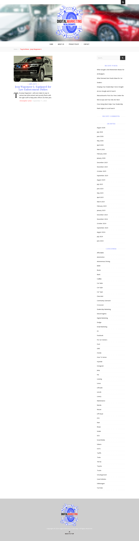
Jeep (30, 84)
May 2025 (100, 193)
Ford (98, 344)
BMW (98, 266)
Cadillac (99, 279)
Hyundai (99, 361)
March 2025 (101, 202)
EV (98, 331)
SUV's (35, 84)
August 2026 (101, 128)
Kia (98, 375)
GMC (98, 348)
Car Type (100, 292)
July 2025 (100, 184)
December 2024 (102, 215)
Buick (98, 274)
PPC (98, 418)
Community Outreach (104, 301)
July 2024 (100, 236)
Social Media (101, 440)
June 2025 (100, 189)
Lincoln (99, 392)
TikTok (99, 462)
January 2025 (101, 210)
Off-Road (100, 414)
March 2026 (101, 149)
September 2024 (102, 228)
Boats (99, 270)
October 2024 (101, 223)
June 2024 (100, 241)
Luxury (99, 396)
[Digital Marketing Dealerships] (69, 22)
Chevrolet (100, 296)
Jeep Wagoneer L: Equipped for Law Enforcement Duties (33, 88)
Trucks (99, 470)
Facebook (100, 335)
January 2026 (101, 158)
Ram (98, 422)
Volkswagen (101, 483)
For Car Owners (102, 340)
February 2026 (102, 154)
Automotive (100, 257)
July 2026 (100, 132)
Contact (86, 44)
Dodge (99, 322)
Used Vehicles (101, 479)
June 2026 (100, 136)
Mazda (99, 405)
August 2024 (101, 232)
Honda (99, 353)
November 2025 (102, 167)
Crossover (100, 305)
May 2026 (100, 141)
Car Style (100, 287)
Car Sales (100, 283)
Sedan (99, 431)
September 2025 (102, 175)
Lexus (99, 383)
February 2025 (102, 206)
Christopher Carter (26, 101)
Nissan (99, 409)
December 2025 (102, 162)
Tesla (99, 457)
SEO (98, 435)
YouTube (100, 488)
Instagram (100, 366)
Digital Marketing (102, 318)
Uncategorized (102, 475)
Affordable (100, 253)
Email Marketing (102, 327)
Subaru (99, 444)
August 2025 (101, 180)
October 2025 (101, 171)
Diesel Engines (101, 314)
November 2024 (102, 219)
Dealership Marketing (104, 309)
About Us (61, 44)
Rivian (99, 427)
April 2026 (100, 145)
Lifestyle (100, 388)
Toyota (99, 466)
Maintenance (101, 401)
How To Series (102, 357)
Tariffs (99, 453)
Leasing (99, 379)
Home (51, 44)
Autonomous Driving (103, 261)
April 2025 (100, 197)
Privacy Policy (74, 44)
